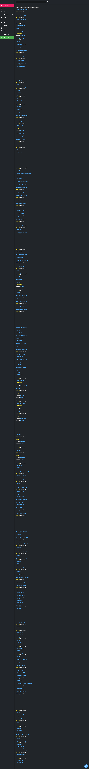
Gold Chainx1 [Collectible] (21, 659)
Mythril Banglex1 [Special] (21, 551)
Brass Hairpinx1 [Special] (21, 167)
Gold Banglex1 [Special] (21, 691)
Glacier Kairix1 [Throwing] (21, 225)
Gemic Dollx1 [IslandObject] (22, 87)
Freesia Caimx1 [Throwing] (21, 219)
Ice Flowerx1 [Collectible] (21, 187)
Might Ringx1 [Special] (20, 665)
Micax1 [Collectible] (20, 22)
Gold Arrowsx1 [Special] (21, 709)
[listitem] (7, 5)
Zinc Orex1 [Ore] (19, 109)
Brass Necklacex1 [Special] (21, 195)
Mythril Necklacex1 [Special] (22, 543)
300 (37, 7)
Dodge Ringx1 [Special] (21, 741)
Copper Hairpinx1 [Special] (21, 80)
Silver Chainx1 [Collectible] (21, 301)
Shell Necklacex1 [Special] (21, 645)
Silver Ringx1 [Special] (20, 289)
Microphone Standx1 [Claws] (22, 181)
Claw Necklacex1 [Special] (21, 359)
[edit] (86, 766)
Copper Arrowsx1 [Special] (21, 145)
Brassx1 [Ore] (19, 121)
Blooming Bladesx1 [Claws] (21, 63)
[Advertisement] (52, 75)
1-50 (17, 7)
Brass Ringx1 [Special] (21, 139)
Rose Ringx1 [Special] (20, 595)
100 (21, 7)
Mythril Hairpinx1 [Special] (21, 531)
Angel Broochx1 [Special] (21, 487)
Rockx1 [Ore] (18, 377)
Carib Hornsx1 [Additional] (21, 254)
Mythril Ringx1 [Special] (21, 513)
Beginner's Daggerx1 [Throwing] (23, 15)
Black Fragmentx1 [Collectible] (22, 9)
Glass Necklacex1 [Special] (21, 479)
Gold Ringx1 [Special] (20, 637)
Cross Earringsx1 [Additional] (22, 260)
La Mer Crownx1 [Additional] (22, 115)
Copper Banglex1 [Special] (21, 266)
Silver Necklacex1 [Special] (21, 309)
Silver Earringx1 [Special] (21, 327)
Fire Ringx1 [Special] (20, 725)
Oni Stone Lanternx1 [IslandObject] (23, 173)
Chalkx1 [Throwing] (20, 38)
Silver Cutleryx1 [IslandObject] (22, 734)
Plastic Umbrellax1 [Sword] (21, 50)
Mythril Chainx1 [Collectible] (22, 537)
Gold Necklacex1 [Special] (21, 675)
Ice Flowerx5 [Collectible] (21, 335)
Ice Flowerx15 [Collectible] (21, 629)
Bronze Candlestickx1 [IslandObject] (24, 683)
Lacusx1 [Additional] (20, 718)
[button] (48, 2)
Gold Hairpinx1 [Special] (21, 653)
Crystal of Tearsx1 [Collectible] (22, 471)
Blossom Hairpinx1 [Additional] (22, 750)
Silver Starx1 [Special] (20, 462)
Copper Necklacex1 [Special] (22, 95)
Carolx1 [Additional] (20, 622)
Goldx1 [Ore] (18, 605)
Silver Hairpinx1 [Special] (21, 295)
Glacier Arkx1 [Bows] (20, 213)
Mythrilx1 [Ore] (19, 507)
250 (33, 7)
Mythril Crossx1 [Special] (21, 558)
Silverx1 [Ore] (19, 279)
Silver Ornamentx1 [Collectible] (22, 577)
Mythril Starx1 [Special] (21, 585)
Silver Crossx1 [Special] (21, 367)
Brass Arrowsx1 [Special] (21, 203)
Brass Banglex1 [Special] (21, 273)
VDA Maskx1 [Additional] (21, 103)
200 (29, 7)
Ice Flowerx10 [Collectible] (21, 499)
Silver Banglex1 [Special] (21, 343)
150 (25, 7)
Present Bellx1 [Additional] (21, 232)
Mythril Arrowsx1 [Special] (21, 567)
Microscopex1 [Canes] (20, 133)
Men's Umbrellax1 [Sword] (21, 56)
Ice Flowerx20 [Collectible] (21, 757)
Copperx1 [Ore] (19, 28)
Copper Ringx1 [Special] (21, 44)
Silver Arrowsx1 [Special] (21, 349)
